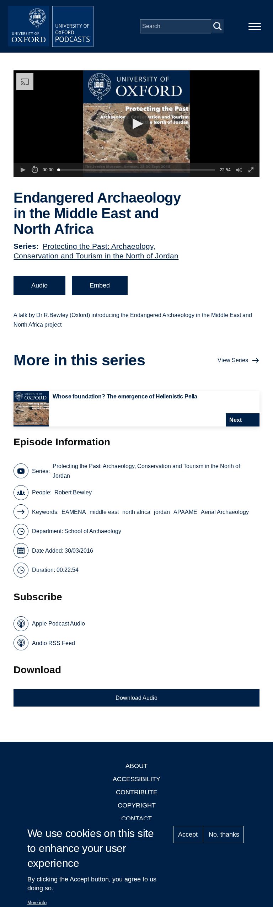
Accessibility (136, 779)
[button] (136, 124)
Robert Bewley (73, 492)
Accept (188, 834)
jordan (162, 512)
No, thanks (224, 834)
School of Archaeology (92, 531)
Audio (39, 285)
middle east (104, 512)
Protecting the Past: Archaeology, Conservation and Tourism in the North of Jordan (146, 471)
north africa (136, 512)
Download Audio (136, 698)
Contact (136, 818)
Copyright (137, 805)
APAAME (185, 512)
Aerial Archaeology (225, 512)
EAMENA (73, 512)
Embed (100, 285)
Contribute (136, 792)
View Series (233, 360)
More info (37, 902)
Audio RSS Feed (53, 643)
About (136, 765)
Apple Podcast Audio (58, 624)
